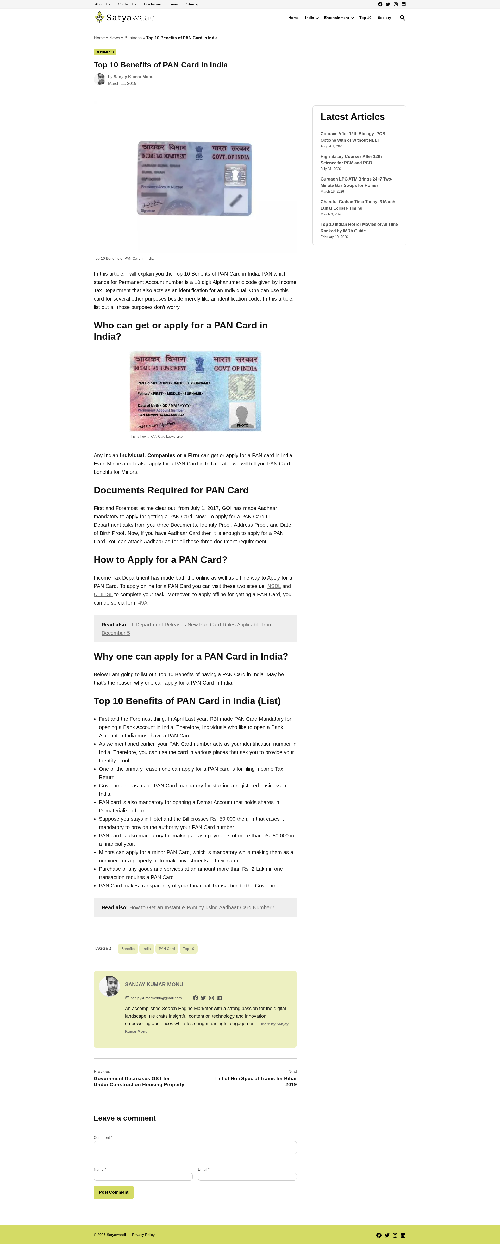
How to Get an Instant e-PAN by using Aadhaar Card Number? (201, 907)
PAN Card (167, 949)
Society (384, 18)
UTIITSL (103, 594)
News (114, 38)
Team (173, 4)
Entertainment (336, 18)
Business (133, 38)
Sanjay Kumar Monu (134, 76)
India (309, 18)
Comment (103, 1137)
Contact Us (127, 4)
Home (294, 18)
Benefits (128, 949)
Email (203, 1169)
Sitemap (192, 4)
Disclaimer (152, 4)
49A (142, 603)
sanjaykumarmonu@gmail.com (156, 998)
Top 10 (365, 18)
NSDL (274, 586)
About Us (102, 4)
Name (100, 1169)
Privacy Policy (143, 1235)
